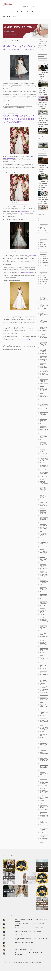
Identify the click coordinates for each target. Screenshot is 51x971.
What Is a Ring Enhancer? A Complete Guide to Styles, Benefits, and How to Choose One (44, 601)
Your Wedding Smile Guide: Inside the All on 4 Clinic (44, 806)
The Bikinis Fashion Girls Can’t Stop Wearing (43, 420)
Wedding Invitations (44, 262)
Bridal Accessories (37, 3)
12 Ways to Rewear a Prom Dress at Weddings (44, 385)
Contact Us (32, 6)
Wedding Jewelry (43, 265)
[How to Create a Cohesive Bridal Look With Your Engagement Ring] (43, 112)
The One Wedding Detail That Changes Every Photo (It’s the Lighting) (43, 76)
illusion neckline (22, 106)
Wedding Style (42, 275)
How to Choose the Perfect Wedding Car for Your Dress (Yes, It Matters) (44, 711)
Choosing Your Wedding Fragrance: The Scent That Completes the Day (44, 425)
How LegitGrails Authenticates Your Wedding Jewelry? (43, 643)
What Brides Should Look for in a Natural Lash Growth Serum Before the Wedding (44, 355)
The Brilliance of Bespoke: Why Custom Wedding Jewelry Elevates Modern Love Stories (44, 793)
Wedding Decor (43, 256)
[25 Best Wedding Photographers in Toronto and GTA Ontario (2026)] (21, 865)
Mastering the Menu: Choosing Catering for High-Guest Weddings (44, 553)
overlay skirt (22, 347)
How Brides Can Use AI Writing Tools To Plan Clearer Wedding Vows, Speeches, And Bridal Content (44, 518)
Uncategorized (43, 252)
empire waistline (10, 106)
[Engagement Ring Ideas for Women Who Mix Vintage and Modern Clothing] (43, 193)
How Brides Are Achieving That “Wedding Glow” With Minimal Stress (44, 580)
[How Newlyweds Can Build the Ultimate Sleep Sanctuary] (43, 145)
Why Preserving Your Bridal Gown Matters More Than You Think (44, 728)
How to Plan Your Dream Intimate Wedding (43, 611)
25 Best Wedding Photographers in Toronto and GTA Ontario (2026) (29, 927)
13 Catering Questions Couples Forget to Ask (43, 802)
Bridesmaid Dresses (44, 224)
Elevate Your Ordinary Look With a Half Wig (24, 942)
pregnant (26, 347)
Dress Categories (25, 11)
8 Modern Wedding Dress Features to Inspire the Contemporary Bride (19, 48)
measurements (12, 347)
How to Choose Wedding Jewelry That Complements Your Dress (43, 435)
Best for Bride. (29, 339)
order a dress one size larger (28, 272)
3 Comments (18, 113)
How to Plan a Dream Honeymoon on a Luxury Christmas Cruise (44, 811)
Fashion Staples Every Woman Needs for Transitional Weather (44, 455)
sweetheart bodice (6, 107)
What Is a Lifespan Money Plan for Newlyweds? (43, 607)
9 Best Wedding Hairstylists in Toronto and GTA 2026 (26, 945)
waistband (21, 349)
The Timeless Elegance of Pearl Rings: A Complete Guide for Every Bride (44, 559)
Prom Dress (42, 246)
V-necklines (7, 317)
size (10, 349)
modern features (29, 106)
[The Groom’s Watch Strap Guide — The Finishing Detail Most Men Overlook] (43, 161)
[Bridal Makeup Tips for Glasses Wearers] (9, 878)
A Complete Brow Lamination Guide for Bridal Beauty (44, 782)
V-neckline (17, 107)
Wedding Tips (25, 6)
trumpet (16, 349)
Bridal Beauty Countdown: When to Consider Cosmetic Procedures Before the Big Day (44, 766)
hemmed (31, 346)
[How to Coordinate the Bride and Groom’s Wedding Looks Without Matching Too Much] (43, 131)
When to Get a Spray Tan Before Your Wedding (44, 654)
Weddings (42, 283)
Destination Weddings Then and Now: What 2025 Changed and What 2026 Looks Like (44, 587)
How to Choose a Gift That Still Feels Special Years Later (44, 680)
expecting (24, 346)
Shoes (4, 349)
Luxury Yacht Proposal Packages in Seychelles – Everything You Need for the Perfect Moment (44, 827)
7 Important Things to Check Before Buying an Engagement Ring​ (43, 820)
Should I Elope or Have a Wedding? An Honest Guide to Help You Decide (44, 483)
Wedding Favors (43, 260)
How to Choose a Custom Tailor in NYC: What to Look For (44, 401)
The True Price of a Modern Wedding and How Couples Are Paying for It (44, 659)
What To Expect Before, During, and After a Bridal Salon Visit (43, 733)
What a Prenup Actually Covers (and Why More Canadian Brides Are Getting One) (44, 594)
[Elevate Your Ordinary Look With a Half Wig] (9, 891)
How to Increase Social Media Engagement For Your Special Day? (44, 772)
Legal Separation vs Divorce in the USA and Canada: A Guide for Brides (44, 834)
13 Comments (18, 43)
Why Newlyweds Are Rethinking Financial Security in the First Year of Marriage (44, 760)
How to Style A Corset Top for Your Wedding (44, 816)
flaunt (28, 346)
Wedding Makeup (43, 270)
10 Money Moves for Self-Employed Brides (44, 409)
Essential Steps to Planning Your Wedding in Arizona (43, 778)
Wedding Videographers (44, 286)
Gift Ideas (42, 237)
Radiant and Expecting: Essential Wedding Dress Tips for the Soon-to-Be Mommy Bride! (19, 118)
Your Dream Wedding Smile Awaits (44, 798)
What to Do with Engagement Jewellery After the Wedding (43, 670)
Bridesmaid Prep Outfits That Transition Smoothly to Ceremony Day (44, 706)
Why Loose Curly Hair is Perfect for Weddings (24, 949)
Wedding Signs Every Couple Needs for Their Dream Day (44, 717)
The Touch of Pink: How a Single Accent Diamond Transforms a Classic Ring (44, 379)
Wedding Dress (30, 3)
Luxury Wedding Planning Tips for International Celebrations (43, 506)
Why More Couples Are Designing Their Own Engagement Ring (44, 405)
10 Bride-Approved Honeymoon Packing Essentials (44, 396)
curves (14, 346)
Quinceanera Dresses (44, 248)
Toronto (14, 16)
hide (34, 346)
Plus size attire (43, 244)
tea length (12, 107)
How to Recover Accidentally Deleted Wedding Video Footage (44, 632)
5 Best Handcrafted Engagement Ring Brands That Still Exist (43, 626)
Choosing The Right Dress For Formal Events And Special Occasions (44, 564)
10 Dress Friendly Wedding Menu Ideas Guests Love (44, 374)
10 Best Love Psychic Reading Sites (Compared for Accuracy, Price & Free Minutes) (44, 415)
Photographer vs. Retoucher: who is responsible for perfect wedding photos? (43, 391)
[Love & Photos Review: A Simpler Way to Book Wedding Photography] (43, 177)
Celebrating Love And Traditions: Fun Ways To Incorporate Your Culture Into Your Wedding (44, 723)
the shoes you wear (12, 331)
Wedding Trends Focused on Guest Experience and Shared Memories (43, 512)
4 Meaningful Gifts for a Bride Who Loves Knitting (44, 534)
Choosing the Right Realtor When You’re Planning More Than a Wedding (44, 648)
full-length (16, 106)
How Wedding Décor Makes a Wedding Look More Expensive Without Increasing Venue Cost (44, 472)
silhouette (7, 349)
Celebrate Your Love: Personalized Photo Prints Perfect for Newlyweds (44, 638)
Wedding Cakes (43, 254)
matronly (7, 347)
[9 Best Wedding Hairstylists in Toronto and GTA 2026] (42, 891)
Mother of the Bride (43, 239)
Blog (18, 11)
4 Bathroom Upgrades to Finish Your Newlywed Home (44, 539)
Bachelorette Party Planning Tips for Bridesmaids (43, 787)
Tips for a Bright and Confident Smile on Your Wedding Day (44, 744)
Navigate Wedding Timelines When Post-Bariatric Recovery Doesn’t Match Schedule (44, 700)
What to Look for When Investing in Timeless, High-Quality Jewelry (43, 349)
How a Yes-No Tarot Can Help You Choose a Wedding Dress (44, 749)
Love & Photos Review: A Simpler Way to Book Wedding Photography (43, 169)
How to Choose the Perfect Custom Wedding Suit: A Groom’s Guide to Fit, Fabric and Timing (44, 298)
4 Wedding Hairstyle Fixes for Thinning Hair (44, 543)
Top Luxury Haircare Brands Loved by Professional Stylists (44, 676)
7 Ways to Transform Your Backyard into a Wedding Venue (44, 459)
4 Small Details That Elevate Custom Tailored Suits (44, 548)
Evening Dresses (43, 232)
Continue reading (6, 100)
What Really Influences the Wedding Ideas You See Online (43, 739)
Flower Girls (42, 234)
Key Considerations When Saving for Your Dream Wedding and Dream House (44, 621)
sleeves (13, 349)
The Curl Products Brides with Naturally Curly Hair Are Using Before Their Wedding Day (44, 465)
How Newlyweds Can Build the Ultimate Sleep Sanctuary (44, 327)
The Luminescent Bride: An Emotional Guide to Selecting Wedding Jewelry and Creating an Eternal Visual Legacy (44, 442)
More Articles (35, 11)
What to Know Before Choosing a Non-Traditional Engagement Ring (44, 570)
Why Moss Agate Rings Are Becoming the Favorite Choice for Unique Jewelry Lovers (44, 489)
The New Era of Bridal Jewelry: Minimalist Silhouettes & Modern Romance (44, 840)
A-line (6, 106)
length (4, 347)
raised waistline (32, 347)
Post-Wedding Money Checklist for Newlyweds (44, 616)
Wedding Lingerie (43, 267)
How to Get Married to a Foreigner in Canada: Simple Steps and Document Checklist (44, 362)
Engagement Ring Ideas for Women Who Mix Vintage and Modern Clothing (43, 185)
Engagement (42, 230)
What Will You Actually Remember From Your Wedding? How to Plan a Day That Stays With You (44, 369)
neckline (17, 347)
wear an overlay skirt (22, 211)
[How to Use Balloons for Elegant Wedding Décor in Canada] (43, 98)
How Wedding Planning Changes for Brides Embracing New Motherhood (44, 685)
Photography (42, 242)
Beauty (41, 218)
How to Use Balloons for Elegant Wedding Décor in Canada (44, 310)
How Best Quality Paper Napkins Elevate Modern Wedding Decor (43, 495)
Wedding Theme (43, 277)
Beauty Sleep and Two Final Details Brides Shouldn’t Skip (44, 694)
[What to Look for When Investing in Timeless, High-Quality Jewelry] (43, 207)
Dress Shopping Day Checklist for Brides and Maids (44, 478)
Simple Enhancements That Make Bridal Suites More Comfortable (44, 754)
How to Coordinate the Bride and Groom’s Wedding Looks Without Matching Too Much (43, 321)
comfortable (9, 346)
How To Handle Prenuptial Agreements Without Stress (44, 664)
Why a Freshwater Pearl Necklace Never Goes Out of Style (44, 575)
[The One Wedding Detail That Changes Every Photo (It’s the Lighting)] (43, 84)
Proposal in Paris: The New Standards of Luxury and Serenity (44, 430)
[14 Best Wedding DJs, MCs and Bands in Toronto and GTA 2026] (42, 878)
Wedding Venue (43, 281)
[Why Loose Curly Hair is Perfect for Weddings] (21, 891)
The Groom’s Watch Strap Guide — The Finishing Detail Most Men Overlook (43, 153)
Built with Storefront (7, 964)
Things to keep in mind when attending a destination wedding (44, 449)
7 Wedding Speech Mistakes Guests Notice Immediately (44, 524)
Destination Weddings (42, 228)
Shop (24, 3)
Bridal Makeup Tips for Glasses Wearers (23, 934)
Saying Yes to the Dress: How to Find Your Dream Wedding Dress (44, 529)
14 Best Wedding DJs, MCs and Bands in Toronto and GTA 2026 (28, 931)
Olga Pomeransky (11, 43)
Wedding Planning (43, 272)
